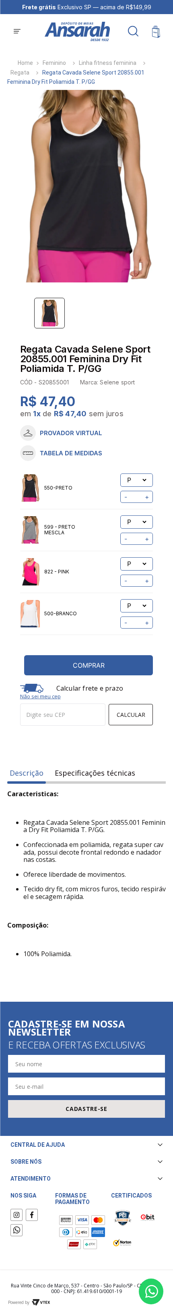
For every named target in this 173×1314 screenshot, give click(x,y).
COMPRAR (89, 665)
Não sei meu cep (40, 696)
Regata (19, 72)
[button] (17, 32)
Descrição (26, 773)
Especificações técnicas (95, 773)
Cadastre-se (86, 1109)
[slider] (86, 186)
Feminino (54, 63)
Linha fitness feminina (107, 63)
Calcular (131, 714)
